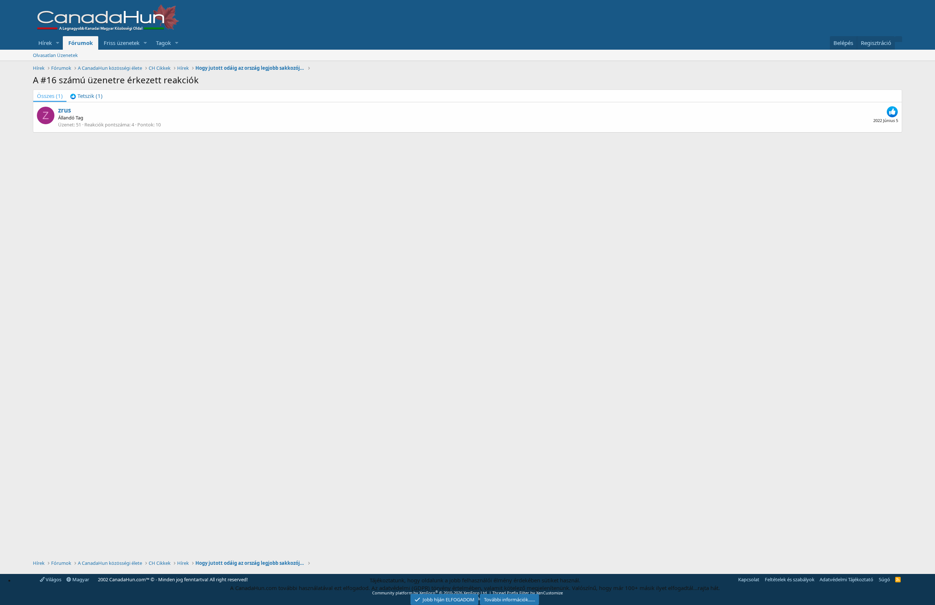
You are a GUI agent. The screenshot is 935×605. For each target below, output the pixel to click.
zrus (64, 110)
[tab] (86, 96)
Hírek (45, 42)
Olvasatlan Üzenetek (55, 55)
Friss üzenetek (122, 42)
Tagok (163, 42)
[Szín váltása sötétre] (898, 39)
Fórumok (80, 42)
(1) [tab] (50, 95)
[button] (58, 43)
